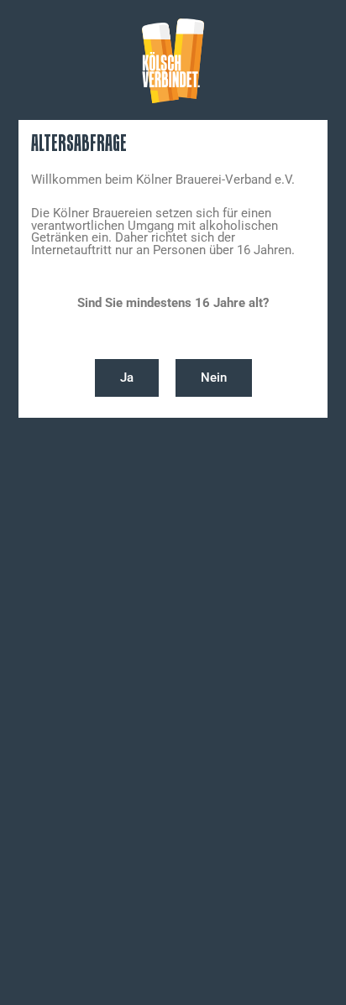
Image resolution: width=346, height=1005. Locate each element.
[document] (173, 502)
